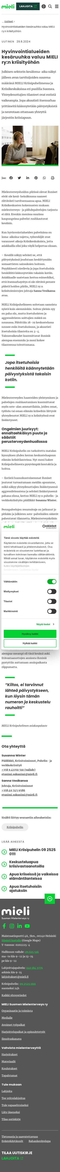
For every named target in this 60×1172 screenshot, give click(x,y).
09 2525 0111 (28, 983)
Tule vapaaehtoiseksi (15, 1105)
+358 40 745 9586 (13, 790)
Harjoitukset (10, 1054)
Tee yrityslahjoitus (13, 1098)
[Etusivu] (8, 6)
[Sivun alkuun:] (50, 899)
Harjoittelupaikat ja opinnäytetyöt (23, 1031)
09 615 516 (32, 951)
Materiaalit (9, 1061)
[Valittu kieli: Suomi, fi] (44, 6)
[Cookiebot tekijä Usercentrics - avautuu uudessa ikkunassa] (42, 527)
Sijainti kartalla (11, 940)
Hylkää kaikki (30, 643)
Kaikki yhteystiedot (14, 995)
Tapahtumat (9, 1075)
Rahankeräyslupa (40, 1141)
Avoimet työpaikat (13, 1024)
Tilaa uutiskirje (11, 1119)
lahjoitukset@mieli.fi (15, 976)
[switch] (51, 591)
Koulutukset (9, 1068)
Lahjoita (7, 1091)
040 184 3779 (34, 967)
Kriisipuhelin (15, 827)
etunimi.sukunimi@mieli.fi (19, 774)
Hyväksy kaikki (30, 634)
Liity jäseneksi (11, 1112)
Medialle (7, 1017)
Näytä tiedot (43, 624)
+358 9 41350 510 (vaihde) (18, 769)
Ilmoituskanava (11, 1038)
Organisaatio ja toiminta (17, 1010)
